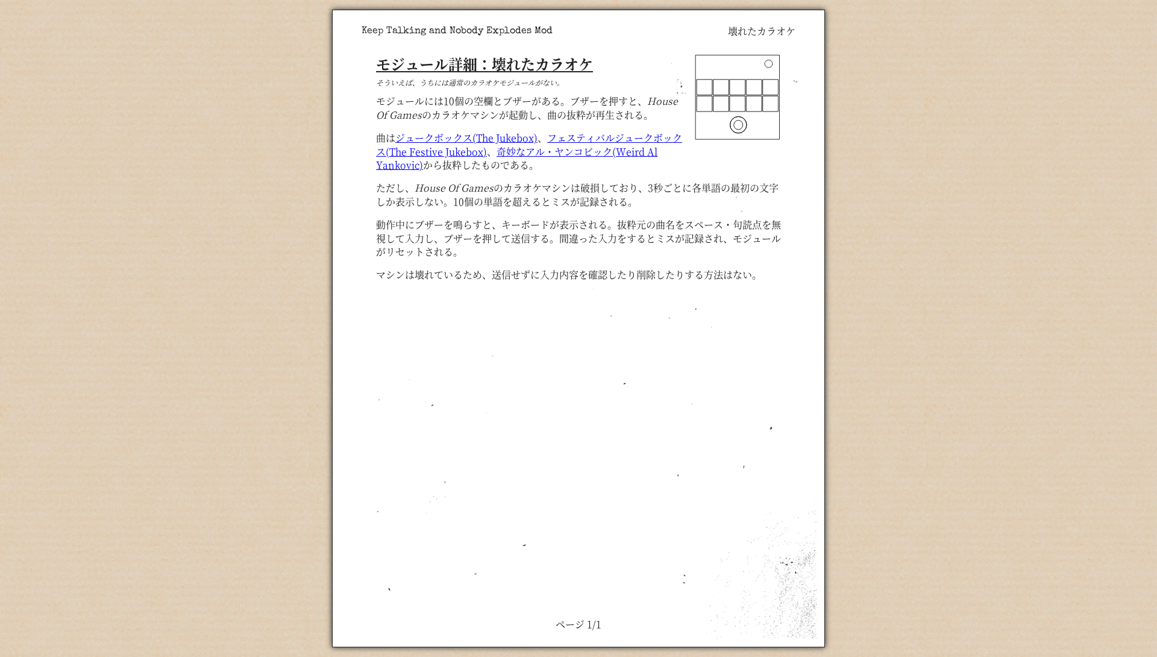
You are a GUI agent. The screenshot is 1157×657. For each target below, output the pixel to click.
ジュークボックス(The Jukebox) (466, 138)
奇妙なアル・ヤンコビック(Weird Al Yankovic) (516, 158)
